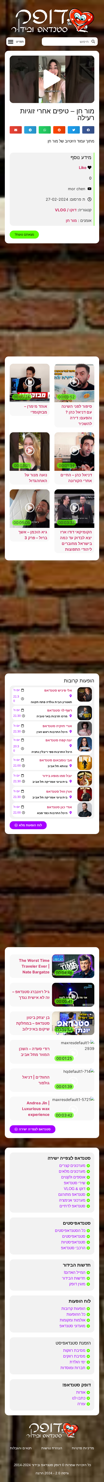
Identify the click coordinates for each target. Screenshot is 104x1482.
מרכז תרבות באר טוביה (52, 716)
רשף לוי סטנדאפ (59, 710)
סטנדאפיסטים (77, 1223)
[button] (15, 41)
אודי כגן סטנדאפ (59, 807)
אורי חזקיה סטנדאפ (57, 726)
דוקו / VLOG (65, 209)
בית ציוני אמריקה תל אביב (49, 781)
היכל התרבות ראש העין (52, 732)
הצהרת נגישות (51, 1448)
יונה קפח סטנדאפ (58, 740)
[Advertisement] (52, 300)
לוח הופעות (80, 1301)
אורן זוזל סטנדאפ (59, 791)
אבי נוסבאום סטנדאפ (55, 760)
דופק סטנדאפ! (76, 1385)
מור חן (71, 220)
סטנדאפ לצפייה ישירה (69, 1158)
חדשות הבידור (77, 1265)
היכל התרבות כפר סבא (52, 813)
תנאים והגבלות (21, 1448)
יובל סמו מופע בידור (57, 776)
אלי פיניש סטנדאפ (58, 690)
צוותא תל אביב (57, 766)
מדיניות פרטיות (83, 1448)
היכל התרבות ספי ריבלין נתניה (51, 752)
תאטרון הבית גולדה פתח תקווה (51, 702)
